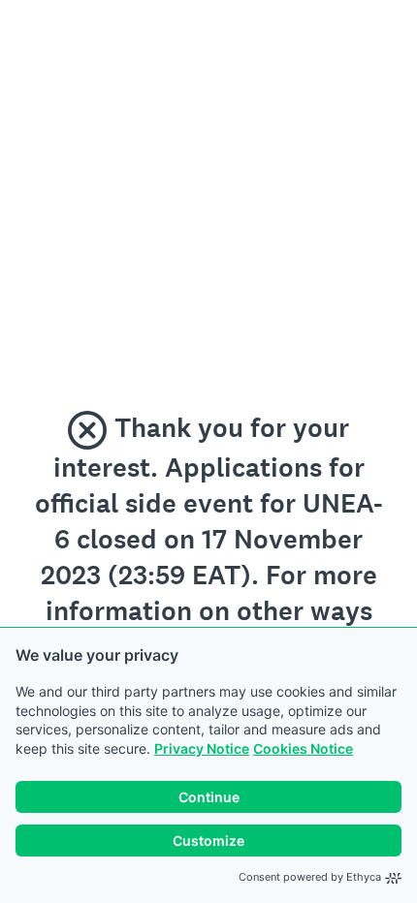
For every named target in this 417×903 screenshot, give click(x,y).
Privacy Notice (201, 748)
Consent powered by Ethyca (310, 877)
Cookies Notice (303, 748)
